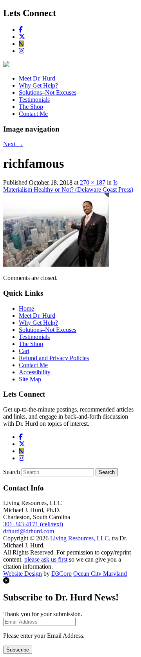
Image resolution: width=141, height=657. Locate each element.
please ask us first (45, 559)
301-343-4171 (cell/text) (33, 524)
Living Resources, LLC (79, 538)
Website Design (22, 573)
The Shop (31, 106)
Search (11, 472)
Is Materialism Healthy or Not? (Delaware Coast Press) (68, 186)
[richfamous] (56, 264)
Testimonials (34, 99)
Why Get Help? (38, 85)
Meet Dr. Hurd (37, 78)
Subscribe (17, 650)
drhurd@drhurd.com (28, 531)
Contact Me (33, 113)
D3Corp (61, 573)
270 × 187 (92, 182)
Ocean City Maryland (100, 573)
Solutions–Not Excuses (47, 92)
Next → (13, 144)
